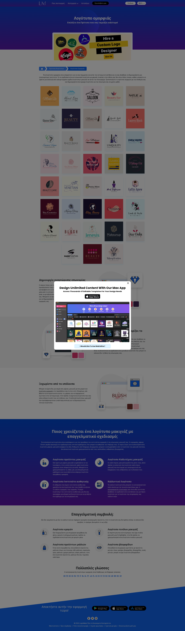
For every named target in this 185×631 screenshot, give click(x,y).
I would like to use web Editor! (92, 346)
